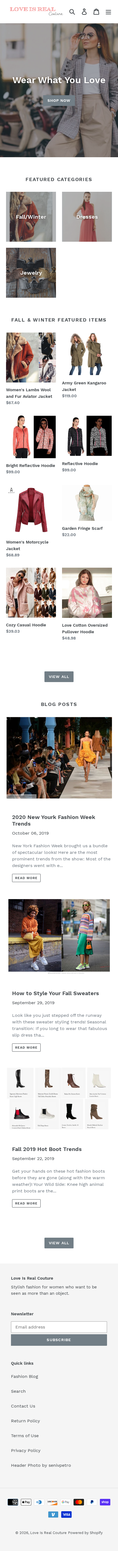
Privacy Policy (26, 1450)
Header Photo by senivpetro (41, 1465)
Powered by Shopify (85, 1533)
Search (18, 1391)
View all (59, 676)
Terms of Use (25, 1435)
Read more (26, 878)
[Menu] (108, 11)
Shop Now (59, 100)
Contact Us (23, 1406)
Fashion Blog (24, 1376)
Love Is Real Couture (48, 1533)
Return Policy (25, 1420)
